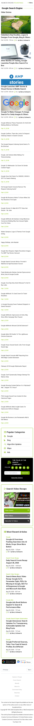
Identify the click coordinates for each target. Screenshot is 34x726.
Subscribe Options (17, 478)
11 (17, 68)
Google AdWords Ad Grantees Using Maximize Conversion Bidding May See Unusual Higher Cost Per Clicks (15, 221)
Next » (29, 669)
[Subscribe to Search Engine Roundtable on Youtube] (24, 467)
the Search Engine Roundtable (18, 702)
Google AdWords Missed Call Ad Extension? (14, 325)
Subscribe (25, 473)
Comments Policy (17, 689)
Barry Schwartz (25, 40)
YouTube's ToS (17, 722)
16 (17, 92)
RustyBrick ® (17, 709)
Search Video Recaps (12, 574)
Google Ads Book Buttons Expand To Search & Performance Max (16, 604)
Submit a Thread (17, 677)
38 (8, 552)
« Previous (5, 669)
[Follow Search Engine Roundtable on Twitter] (16, 467)
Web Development (28, 709)
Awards (17, 683)
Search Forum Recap (12, 558)
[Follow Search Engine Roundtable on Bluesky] (20, 467)
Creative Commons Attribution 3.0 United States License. (17, 717)
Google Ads (9, 600)
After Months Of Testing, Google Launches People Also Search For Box (14, 63)
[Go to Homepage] (12, 3)
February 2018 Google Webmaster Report (13, 366)
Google (8, 537)
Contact (17, 696)
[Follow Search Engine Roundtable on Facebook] (12, 467)
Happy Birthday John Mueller (10, 242)
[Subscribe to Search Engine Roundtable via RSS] (28, 467)
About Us (17, 686)
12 (17, 117)
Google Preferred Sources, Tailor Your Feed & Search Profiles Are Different (17, 644)
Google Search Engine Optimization (17, 618)
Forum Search (17, 680)
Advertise (17, 692)
